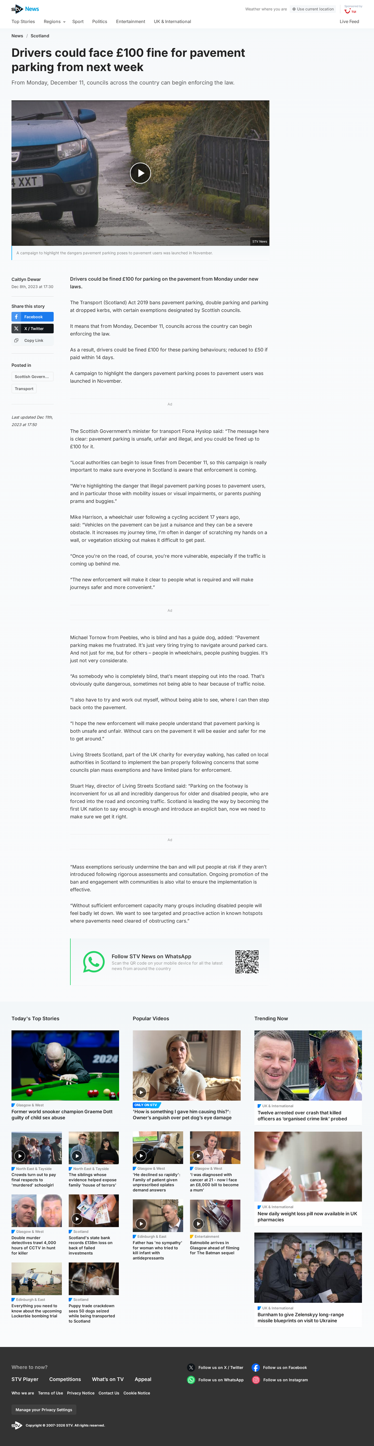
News (17, 35)
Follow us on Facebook (285, 1367)
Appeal (143, 1379)
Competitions (65, 1379)
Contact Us (109, 1393)
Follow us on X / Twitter (220, 1367)
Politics (99, 21)
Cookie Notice (136, 1393)
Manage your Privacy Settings (44, 1409)
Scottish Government (34, 376)
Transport (24, 388)
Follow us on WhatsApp (221, 1379)
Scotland (40, 35)
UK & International (172, 21)
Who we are (22, 1393)
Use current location (315, 9)
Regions (52, 21)
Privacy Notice (80, 1393)
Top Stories (23, 21)
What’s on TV (108, 1379)
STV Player (24, 1379)
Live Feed (349, 21)
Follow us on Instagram (285, 1379)
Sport (78, 21)
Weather (252, 9)
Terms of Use (50, 1393)
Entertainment (130, 21)
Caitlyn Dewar (26, 279)
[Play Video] (140, 173)
